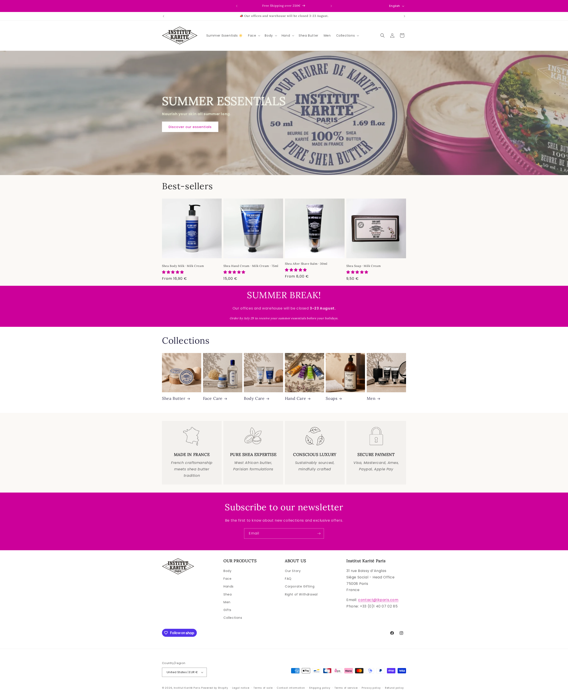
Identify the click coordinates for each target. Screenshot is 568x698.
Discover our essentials (190, 126)
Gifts (227, 610)
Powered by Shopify (214, 688)
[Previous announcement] (237, 6)
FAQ (288, 578)
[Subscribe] (319, 533)
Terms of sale (262, 688)
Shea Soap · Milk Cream (363, 266)
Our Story (293, 571)
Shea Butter (173, 398)
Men (371, 398)
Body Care (254, 398)
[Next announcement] (331, 6)
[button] (253, 35)
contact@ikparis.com (378, 599)
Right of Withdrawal (301, 594)
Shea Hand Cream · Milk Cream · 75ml (250, 266)
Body (227, 571)
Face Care (213, 398)
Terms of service (345, 688)
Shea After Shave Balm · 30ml (306, 264)
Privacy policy (371, 688)
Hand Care (295, 398)
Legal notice (240, 688)
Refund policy (394, 688)
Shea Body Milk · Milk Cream (183, 266)
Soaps (331, 398)
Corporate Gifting (299, 586)
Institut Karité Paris (187, 688)
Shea (227, 594)
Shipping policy (319, 688)
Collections (232, 617)
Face (227, 578)
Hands (228, 586)
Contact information (291, 688)
